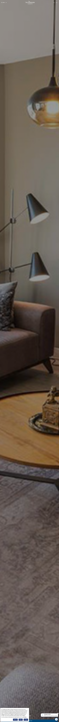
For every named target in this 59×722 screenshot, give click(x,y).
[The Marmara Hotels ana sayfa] (30, 2)
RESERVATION (29, 720)
